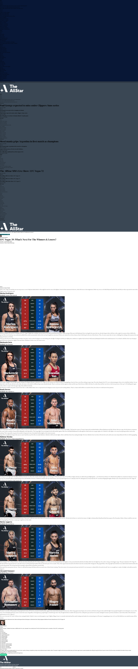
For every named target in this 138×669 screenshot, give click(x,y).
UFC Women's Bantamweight (6, 645)
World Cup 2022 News (4, 13)
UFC (1, 33)
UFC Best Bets (3, 64)
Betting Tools (2, 47)
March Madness (3, 78)
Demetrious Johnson (104, 476)
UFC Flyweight (3, 642)
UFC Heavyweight (3, 633)
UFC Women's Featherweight (6, 644)
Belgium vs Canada (4, 23)
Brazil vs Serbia (3, 22)
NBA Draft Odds (3, 76)
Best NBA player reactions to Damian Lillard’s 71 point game (14, 116)
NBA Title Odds (3, 70)
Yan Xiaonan (3, 387)
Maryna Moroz (36, 567)
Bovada (1, 53)
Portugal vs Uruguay (4, 20)
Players (1, 4)
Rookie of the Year (3, 73)
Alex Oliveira (113, 429)
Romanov (2, 611)
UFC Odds (2, 35)
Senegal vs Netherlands (5, 29)
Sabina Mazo (38, 563)
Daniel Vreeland (4, 237)
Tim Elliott (16, 476)
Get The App (2, 220)
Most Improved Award (4, 74)
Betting (1, 44)
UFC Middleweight (3, 636)
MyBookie (2, 61)
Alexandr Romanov (4, 619)
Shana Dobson (14, 562)
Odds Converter (3, 49)
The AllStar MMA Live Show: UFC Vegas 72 (22, 171)
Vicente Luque (84, 429)
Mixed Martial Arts (7, 232)
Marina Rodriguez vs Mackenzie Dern (30, 619)
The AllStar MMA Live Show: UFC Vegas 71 (10, 178)
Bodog (1, 55)
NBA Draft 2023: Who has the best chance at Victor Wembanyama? (13, 5)
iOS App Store (20, 653)
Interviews (2, 34)
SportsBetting (3, 57)
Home (1, 2)
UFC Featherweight (4, 640)
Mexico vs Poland (3, 26)
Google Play (10, 653)
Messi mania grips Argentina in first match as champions (29, 141)
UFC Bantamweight (4, 641)
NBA (1, 0)
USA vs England (3, 17)
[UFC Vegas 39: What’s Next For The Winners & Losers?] (69, 265)
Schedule (2, 631)
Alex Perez (106, 518)
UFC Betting (2, 62)
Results (1, 629)
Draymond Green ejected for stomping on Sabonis (12, 110)
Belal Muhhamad (74, 431)
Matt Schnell (99, 518)
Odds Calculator (3, 48)
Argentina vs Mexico (4, 27)
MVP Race (2, 71)
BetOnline (2, 56)
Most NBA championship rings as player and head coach (11, 8)
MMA (1, 30)
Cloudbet (2, 58)
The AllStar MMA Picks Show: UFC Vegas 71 (10, 181)
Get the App (3, 654)
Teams (1, 3)
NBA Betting (2, 69)
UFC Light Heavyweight (4, 634)
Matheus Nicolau (23, 476)
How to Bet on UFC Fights (5, 66)
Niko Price (64, 431)
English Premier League (5, 12)
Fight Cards (2, 36)
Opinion (1, 79)
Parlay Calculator (3, 51)
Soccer (1, 9)
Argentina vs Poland (4, 18)
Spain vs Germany (3, 21)
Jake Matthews (41, 435)
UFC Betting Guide (3, 38)
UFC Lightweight (3, 638)
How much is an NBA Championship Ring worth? (10, 7)
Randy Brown (47, 429)
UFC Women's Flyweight (5, 646)
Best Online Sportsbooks (5, 52)
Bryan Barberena (104, 429)
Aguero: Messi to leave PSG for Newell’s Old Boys (11, 149)
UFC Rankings (3, 40)
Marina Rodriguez (4, 333)
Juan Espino (82, 611)
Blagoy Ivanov (56, 616)
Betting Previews (3, 39)
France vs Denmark (4, 25)
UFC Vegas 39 (6, 289)
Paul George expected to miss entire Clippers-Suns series (29, 105)
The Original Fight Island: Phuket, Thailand (8, 43)
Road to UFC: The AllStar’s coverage (7, 42)
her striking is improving (87, 382)
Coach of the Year (3, 75)
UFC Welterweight (3, 637)
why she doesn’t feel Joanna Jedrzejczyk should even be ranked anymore (98, 338)
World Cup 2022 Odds (4, 14)
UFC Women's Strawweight (5, 647)
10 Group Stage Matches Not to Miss (7, 16)
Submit (14, 667)
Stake (1, 60)
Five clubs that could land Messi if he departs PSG (11, 152)
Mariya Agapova (41, 562)
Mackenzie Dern (81, 333)
